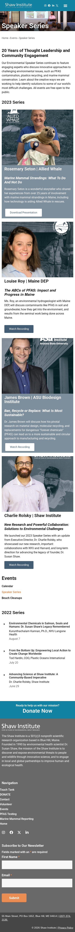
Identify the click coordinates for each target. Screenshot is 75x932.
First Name (11, 857)
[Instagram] (45, 5)
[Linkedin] (53, 5)
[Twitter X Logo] (57, 5)
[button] (65, 6)
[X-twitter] (19, 832)
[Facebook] (49, 5)
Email (7, 875)
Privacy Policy (65, 927)
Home (5, 38)
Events (13, 38)
